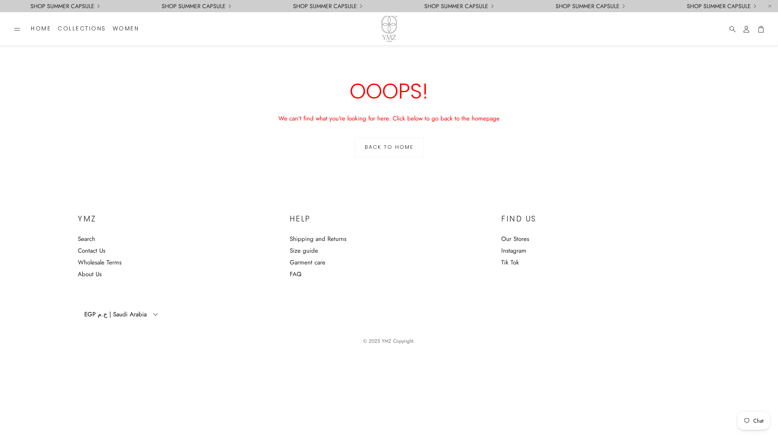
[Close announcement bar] (770, 6)
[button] (17, 29)
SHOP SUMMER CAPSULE (719, 6)
